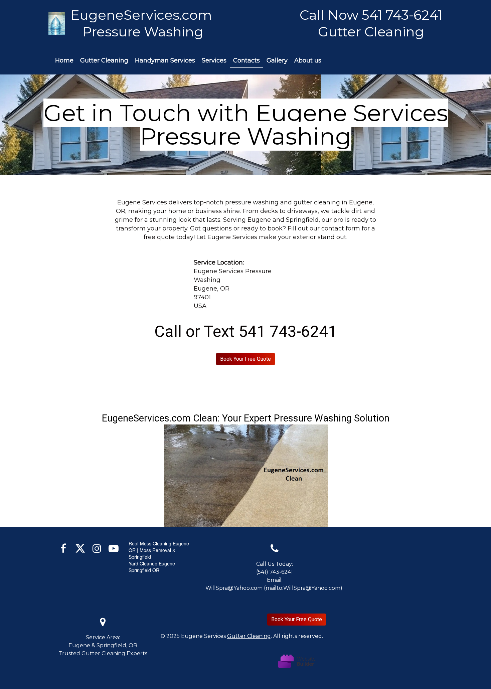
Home (64, 60)
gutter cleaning (317, 202)
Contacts (246, 60)
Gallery (277, 60)
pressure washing (252, 202)
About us (307, 60)
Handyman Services (165, 60)
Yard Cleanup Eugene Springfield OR (152, 566)
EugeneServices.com (142, 15)
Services (214, 60)
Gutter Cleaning (104, 60)
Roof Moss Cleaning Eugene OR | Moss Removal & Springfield (159, 550)
